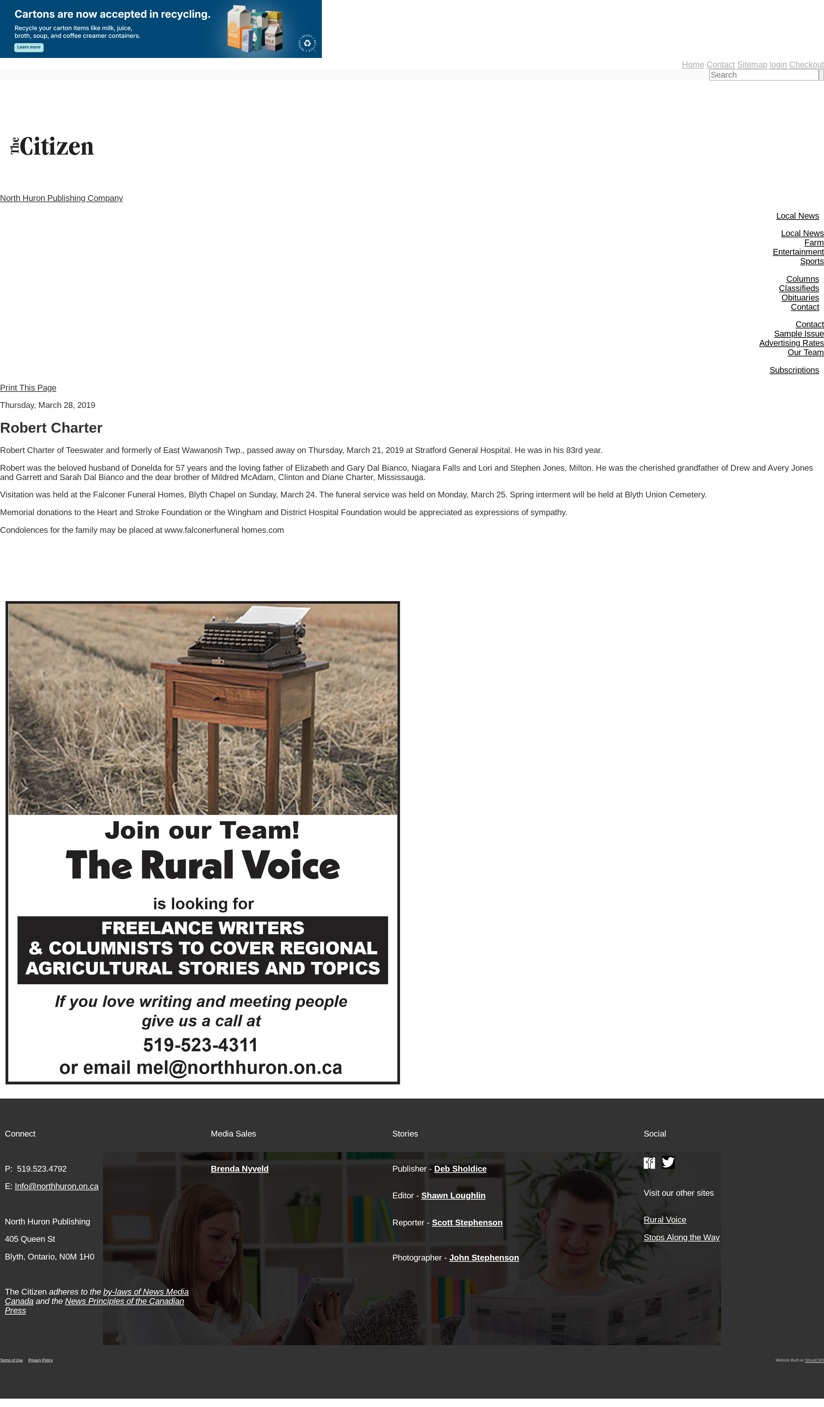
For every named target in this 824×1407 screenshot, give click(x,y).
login (778, 64)
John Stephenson (484, 1257)
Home (693, 64)
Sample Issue (799, 333)
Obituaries (800, 297)
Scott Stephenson (467, 1222)
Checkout (806, 64)
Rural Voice (665, 1219)
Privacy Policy (40, 1360)
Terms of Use (11, 1360)
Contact (721, 64)
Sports (812, 261)
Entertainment (798, 251)
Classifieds (799, 288)
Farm (814, 242)
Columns (802, 278)
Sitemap (752, 64)
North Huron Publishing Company (61, 198)
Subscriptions (794, 369)
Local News (797, 215)
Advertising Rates (791, 342)
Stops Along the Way (682, 1237)
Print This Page (28, 387)
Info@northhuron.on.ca (56, 1186)
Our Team (806, 352)
